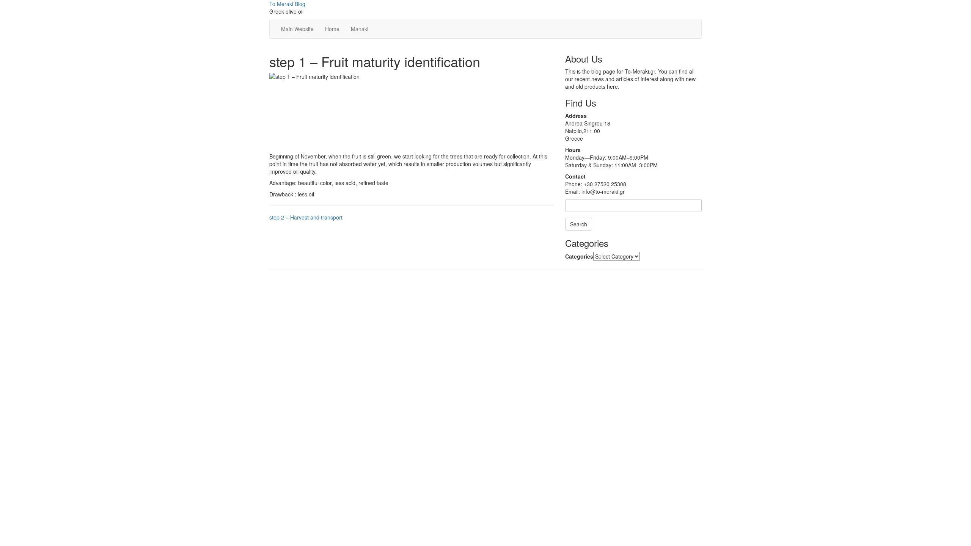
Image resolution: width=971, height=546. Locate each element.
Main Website (297, 29)
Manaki (359, 29)
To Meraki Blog (287, 4)
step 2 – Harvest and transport (306, 217)
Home (332, 29)
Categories (579, 256)
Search (578, 224)
